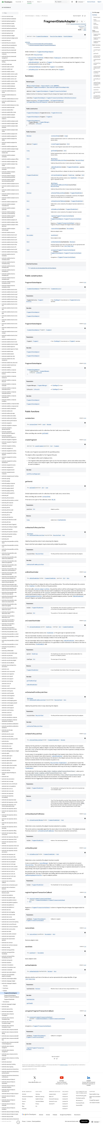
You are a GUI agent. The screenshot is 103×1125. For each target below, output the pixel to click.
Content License (64, 1064)
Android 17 (65, 1094)
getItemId (54, 150)
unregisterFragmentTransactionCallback (63, 250)
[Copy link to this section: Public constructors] (43, 276)
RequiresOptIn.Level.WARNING (50, 86)
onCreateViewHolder (57, 175)
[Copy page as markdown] (82, 21)
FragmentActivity (56, 113)
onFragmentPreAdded (43, 100)
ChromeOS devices (53, 1099)
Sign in (99, 1)
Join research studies (95, 1102)
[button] (10, 16)
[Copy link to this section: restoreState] (35, 928)
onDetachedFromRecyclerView (59, 185)
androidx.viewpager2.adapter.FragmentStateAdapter (42, 45)
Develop (29, 1)
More (38, 1)
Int (68, 144)
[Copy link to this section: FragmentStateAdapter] (43, 283)
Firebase (55, 1114)
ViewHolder (74, 178)
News (23, 1103)
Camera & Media (40, 1101)
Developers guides (80, 1098)
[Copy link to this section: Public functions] (40, 412)
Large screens (52, 1094)
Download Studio (80, 1103)
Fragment (31, 59)
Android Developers (29, 15)
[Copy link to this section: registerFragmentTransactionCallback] (53, 892)
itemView (32, 586)
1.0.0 (85, 28)
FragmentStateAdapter (42, 36)
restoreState (55, 228)
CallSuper (55, 159)
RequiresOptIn (32, 86)
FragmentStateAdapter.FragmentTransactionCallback (51, 91)
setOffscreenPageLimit (33, 474)
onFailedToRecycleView (58, 193)
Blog (23, 1106)
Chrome (48, 1114)
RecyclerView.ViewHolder (36, 57)
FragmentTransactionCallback (65, 223)
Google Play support (94, 1100)
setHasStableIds (56, 242)
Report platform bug (94, 1094)
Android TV (51, 1103)
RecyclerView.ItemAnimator (59, 763)
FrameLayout (57, 57)
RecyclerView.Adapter (56, 36)
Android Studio (91, 1)
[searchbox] (10, 13)
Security (24, 1099)
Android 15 (65, 1099)
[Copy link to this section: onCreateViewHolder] (41, 621)
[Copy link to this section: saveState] (33, 947)
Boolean (29, 136)
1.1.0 (85, 892)
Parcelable (70, 228)
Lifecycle (38, 123)
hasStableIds (62, 520)
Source (23, 1101)
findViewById (40, 644)
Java (84, 30)
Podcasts (24, 1108)
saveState (54, 235)
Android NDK (79, 1105)
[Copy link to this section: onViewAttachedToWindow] (45, 814)
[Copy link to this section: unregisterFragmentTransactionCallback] (55, 1011)
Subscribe (84, 1121)
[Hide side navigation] (18, 1122)
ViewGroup (71, 175)
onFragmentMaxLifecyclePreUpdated (37, 102)
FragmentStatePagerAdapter (45, 51)
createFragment (55, 144)
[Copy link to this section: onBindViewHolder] (39, 572)
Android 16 (65, 1096)
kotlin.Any (27, 42)
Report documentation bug (95, 1097)
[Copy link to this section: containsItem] (36, 418)
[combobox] (62, 1)
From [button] (42, 268)
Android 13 (65, 1103)
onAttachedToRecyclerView (58, 160)
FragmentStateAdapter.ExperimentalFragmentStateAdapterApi (51, 87)
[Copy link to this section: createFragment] (38, 440)
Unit (28, 159)
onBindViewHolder (34, 62)
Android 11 (65, 1108)
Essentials (18, 1)
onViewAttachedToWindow (58, 201)
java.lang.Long (68, 246)
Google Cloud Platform (65, 1114)
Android (24, 1094)
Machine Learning (40, 1096)
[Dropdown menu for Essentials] (23, 2)
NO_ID (53, 499)
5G (36, 1106)
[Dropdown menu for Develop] (34, 2)
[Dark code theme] (85, 35)
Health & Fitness (39, 1099)
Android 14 (65, 1101)
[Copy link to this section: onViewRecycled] (38, 848)
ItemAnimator (29, 768)
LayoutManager (44, 863)
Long (65, 136)
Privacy (37, 1103)
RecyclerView (38, 54)
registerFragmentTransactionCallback (62, 216)
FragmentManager (44, 122)
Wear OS (51, 1096)
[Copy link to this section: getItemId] (33, 482)
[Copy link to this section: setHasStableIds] (38, 965)
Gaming (38, 1094)
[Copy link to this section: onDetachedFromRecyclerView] (48, 692)
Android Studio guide (81, 1095)
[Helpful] (83, 16)
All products (77, 1114)
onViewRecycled (33, 69)
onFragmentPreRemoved (56, 100)
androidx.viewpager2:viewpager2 (78, 24)
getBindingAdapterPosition (34, 596)
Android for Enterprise (27, 1096)
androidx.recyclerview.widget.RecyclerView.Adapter (40, 43)
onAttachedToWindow (35, 67)
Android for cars (53, 1101)
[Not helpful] (85, 16)
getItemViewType (31, 680)
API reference (6, 7)
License (29, 1121)
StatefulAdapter (68, 36)
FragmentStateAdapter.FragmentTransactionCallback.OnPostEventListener (54, 98)
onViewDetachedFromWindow (46, 831)
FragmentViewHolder (73, 167)
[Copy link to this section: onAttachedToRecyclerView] (46, 528)
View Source (81, 26)
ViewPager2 (57, 300)
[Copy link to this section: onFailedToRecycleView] (43, 734)
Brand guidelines (36, 1121)
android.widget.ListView (42, 589)
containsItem (55, 136)
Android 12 (65, 1106)
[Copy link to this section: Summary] (34, 76)
